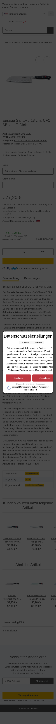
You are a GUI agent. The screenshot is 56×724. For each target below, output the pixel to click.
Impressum (40, 384)
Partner (38, 342)
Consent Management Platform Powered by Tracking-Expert (30, 388)
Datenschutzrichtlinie (25, 384)
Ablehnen (18, 378)
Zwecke (25, 342)
